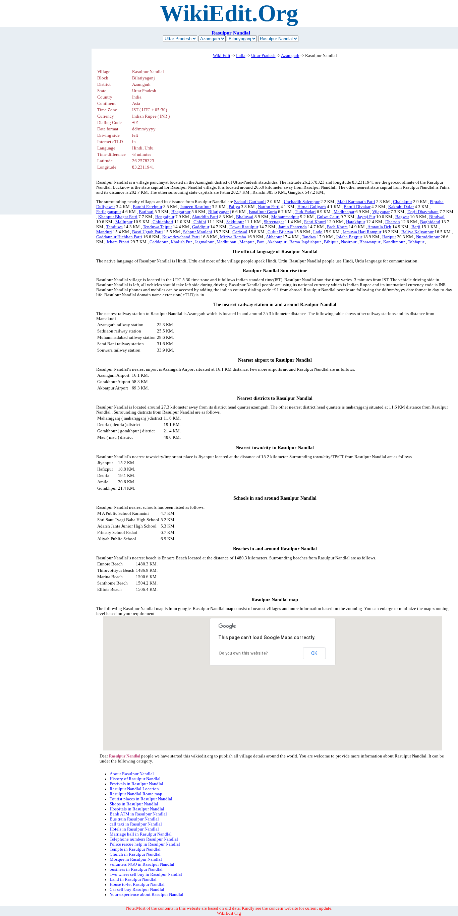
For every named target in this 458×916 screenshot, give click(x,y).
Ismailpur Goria (263, 211)
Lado (318, 232)
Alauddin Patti (205, 217)
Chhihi (199, 222)
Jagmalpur (204, 242)
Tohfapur (416, 242)
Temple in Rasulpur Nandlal (135, 849)
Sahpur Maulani (197, 232)
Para (261, 242)
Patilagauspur (108, 211)
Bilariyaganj (219, 211)
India (240, 55)
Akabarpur (276, 242)
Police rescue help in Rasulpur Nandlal (145, 844)
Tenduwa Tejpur (157, 227)
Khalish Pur (181, 242)
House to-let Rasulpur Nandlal (137, 884)
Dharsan (392, 222)
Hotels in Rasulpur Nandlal (134, 829)
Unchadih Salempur (302, 201)
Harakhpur (355, 222)
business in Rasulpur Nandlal (136, 869)
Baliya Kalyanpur (417, 232)
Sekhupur (235, 222)
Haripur (389, 237)
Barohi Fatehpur (147, 206)
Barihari (146, 211)
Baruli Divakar (357, 206)
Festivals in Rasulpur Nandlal (136, 784)
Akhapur (274, 237)
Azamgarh (290, 55)
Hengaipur (164, 217)
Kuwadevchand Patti (181, 237)
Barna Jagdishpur (305, 242)
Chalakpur (402, 201)
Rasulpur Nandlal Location (134, 789)
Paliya (234, 206)
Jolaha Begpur (349, 237)
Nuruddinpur (428, 237)
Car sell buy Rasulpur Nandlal (137, 889)
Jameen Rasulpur (195, 206)
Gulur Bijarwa (280, 232)
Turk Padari (305, 211)
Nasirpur (348, 242)
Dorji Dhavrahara (423, 211)
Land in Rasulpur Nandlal (133, 879)
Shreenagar (274, 222)
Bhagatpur (180, 211)
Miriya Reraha (233, 237)
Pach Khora (337, 227)
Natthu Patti (269, 206)
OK (314, 653)
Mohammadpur (285, 217)
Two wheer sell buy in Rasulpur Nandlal (146, 874)
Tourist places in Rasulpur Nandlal (141, 799)
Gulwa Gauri (328, 217)
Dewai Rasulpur (243, 227)
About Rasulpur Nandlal (132, 774)
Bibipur (331, 242)
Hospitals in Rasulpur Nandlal (137, 809)
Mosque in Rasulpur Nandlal (136, 859)
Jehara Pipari (117, 242)
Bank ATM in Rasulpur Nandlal (138, 814)
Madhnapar (344, 211)
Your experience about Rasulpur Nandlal (146, 894)
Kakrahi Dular (401, 206)
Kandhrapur (394, 242)
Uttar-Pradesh (263, 55)
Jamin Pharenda (292, 227)
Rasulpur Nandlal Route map (136, 794)
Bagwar (402, 217)
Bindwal (437, 217)
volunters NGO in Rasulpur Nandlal (142, 864)
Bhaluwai (244, 217)
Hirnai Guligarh (311, 206)
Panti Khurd (315, 222)
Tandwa (309, 237)
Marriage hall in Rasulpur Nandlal (141, 834)
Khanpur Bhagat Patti (117, 217)
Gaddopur (159, 242)
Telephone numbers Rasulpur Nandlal (144, 839)
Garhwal (239, 232)
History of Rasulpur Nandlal (135, 779)
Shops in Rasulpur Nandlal (134, 804)
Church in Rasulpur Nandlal (135, 854)
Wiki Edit (221, 55)
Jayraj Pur (366, 217)
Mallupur (123, 222)
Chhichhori (163, 222)
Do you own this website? (243, 653)
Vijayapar (381, 211)
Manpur (246, 242)
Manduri (104, 232)
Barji (415, 227)
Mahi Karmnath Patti (356, 201)
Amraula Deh (379, 227)
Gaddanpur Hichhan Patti (119, 237)
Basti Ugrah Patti (147, 232)
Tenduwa (114, 227)
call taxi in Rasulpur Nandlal (136, 824)
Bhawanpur (369, 242)
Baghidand (430, 222)
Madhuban (226, 242)
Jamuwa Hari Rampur (362, 232)
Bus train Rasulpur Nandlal (134, 819)
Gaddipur (200, 227)
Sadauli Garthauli (250, 201)
